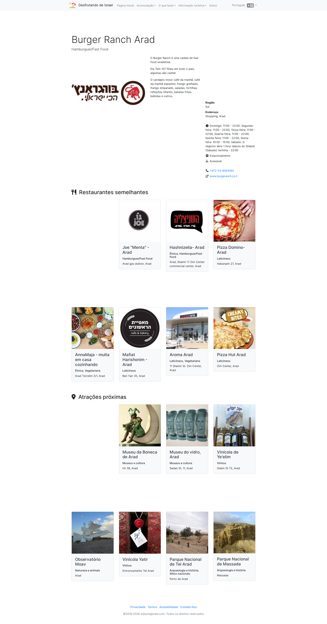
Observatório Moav (87, 562)
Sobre (213, 5)
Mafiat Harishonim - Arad (134, 359)
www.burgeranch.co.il (223, 176)
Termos (152, 607)
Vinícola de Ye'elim (227, 454)
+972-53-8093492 (222, 170)
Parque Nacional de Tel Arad (185, 562)
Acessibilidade (168, 607)
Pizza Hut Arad (231, 354)
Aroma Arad (181, 354)
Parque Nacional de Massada (233, 561)
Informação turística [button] (191, 5)
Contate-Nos (188, 607)
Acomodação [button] (145, 5)
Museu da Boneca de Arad (139, 454)
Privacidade (137, 607)
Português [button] (239, 5)
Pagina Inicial (125, 5)
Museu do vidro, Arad (185, 454)
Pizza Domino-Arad (231, 250)
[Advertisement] (163, 23)
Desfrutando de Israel (96, 5)
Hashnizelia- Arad (187, 247)
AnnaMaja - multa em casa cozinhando (92, 359)
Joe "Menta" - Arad (135, 250)
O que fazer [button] (166, 5)
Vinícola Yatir (135, 559)
